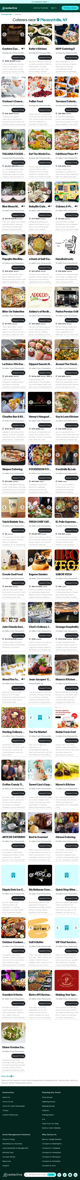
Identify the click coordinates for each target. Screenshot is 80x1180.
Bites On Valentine (13, 311)
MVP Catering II (65, 48)
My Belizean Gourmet (41, 889)
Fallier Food (36, 101)
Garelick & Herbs (12, 994)
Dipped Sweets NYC (41, 364)
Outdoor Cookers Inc (14, 942)
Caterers (45, 1110)
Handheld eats (64, 259)
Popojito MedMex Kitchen (17, 259)
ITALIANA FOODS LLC (15, 153)
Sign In (53, 8)
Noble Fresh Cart (66, 732)
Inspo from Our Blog (50, 1124)
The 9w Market (38, 732)
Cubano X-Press (65, 206)
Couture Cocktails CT (15, 48)
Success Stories (8, 1157)
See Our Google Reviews (51, 1139)
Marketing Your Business (12, 1144)
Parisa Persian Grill (67, 311)
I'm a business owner (39, 2)
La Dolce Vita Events (14, 364)
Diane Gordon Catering (16, 1047)
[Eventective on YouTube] (70, 1175)
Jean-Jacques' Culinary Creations (49, 679)
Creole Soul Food (12, 574)
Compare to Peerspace (51, 1157)
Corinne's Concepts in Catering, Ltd (23, 101)
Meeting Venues (48, 1106)
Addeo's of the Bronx (41, 311)
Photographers (48, 1115)
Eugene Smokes (38, 574)
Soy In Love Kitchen (67, 416)
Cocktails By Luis (66, 469)
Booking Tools (7, 1152)
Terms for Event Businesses (13, 1106)
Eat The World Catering (43, 153)
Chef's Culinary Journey (43, 626)
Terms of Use (7, 1102)
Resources (6, 1161)
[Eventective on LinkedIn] (76, 1175)
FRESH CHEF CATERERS (43, 521)
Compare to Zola (49, 1166)
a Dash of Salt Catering (43, 259)
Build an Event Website (51, 1128)
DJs (43, 1119)
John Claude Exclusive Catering (21, 626)
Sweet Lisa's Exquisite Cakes (46, 784)
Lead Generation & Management (15, 1148)
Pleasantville (6, 14)
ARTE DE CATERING (13, 837)
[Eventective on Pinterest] (59, 1175)
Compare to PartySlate (51, 1161)
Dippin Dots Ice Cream (15, 889)
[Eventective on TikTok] (65, 1175)
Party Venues (47, 1097)
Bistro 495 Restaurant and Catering (50, 994)
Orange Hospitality (67, 626)
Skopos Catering (12, 469)
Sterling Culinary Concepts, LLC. (21, 732)
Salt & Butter (36, 942)
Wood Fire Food (11, 679)
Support (5, 1166)
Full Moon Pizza (65, 153)
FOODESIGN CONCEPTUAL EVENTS (50, 469)
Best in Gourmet (38, 837)
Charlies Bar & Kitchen (15, 416)
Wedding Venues (48, 1102)
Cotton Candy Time (14, 784)
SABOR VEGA (64, 574)
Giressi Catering (65, 837)
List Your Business (40, 8)
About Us (6, 1097)
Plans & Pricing (8, 1139)
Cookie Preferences (10, 1115)
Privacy (5, 1110)
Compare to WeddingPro (52, 1144)
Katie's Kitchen (38, 48)
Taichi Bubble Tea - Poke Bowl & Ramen (25, 521)
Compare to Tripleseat (51, 1148)
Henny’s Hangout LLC (41, 416)
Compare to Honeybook (51, 1152)
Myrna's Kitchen (65, 784)
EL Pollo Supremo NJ (67, 521)
